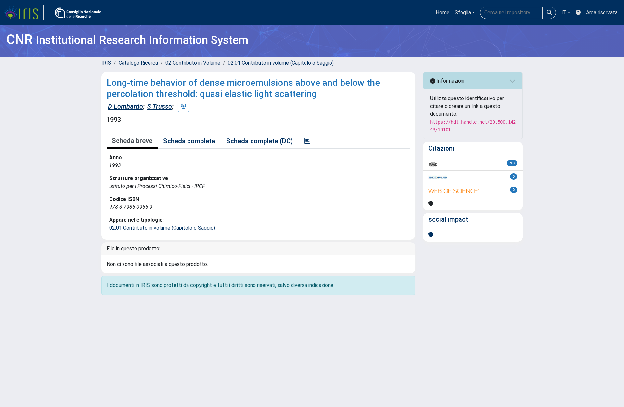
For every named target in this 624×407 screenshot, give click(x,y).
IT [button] (563, 12)
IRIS (106, 63)
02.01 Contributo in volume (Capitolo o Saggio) (281, 63)
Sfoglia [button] (463, 12)
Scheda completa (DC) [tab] (259, 141)
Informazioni (449, 81)
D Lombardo (125, 106)
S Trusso (159, 106)
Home (442, 12)
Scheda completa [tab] (189, 141)
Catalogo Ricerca (138, 63)
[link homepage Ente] (78, 12)
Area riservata (602, 12)
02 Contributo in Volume (192, 63)
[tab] (307, 141)
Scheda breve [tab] (132, 141)
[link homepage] (24, 12)
